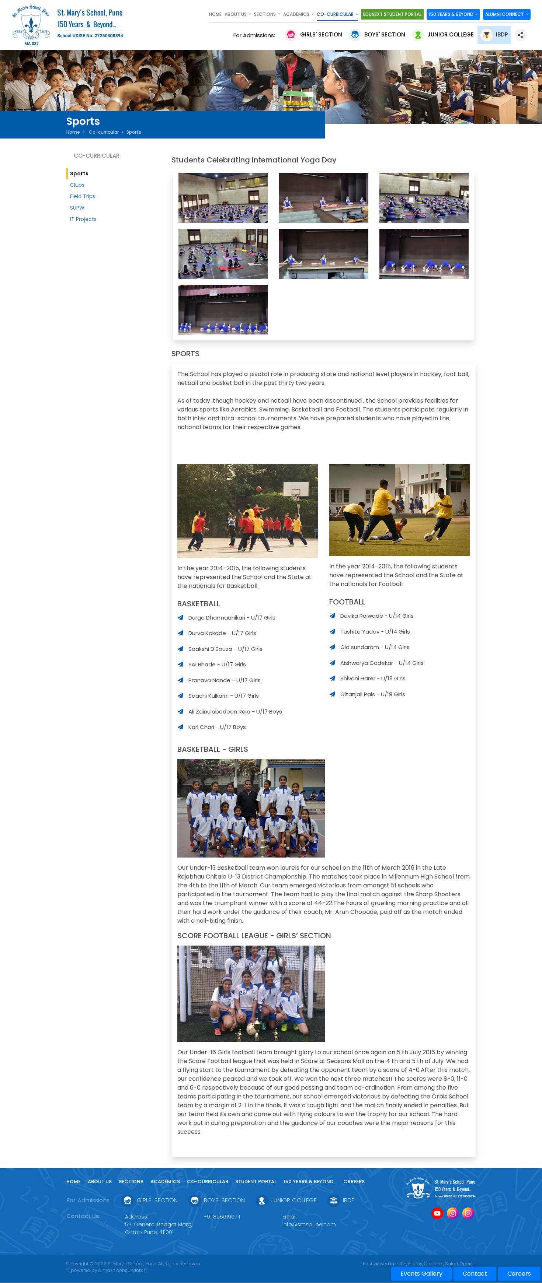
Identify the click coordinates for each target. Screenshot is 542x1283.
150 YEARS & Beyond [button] (452, 14)
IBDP (502, 34)
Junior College (450, 34)
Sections (131, 1181)
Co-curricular (103, 132)
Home (215, 14)
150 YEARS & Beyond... (311, 1181)
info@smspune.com (309, 1224)
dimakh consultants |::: (122, 1270)
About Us (100, 1181)
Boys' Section (384, 34)
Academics (165, 1181)
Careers (354, 1181)
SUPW (77, 207)
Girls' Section (321, 34)
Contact (475, 1273)
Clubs (77, 185)
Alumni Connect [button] (505, 14)
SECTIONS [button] (265, 14)
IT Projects (83, 219)
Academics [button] (296, 14)
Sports (79, 173)
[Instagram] (452, 1213)
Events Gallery (421, 1273)
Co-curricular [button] (336, 14)
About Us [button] (236, 14)
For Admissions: (255, 35)
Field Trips (82, 196)
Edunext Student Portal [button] (392, 14)
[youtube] (437, 1213)
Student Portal (256, 1181)
